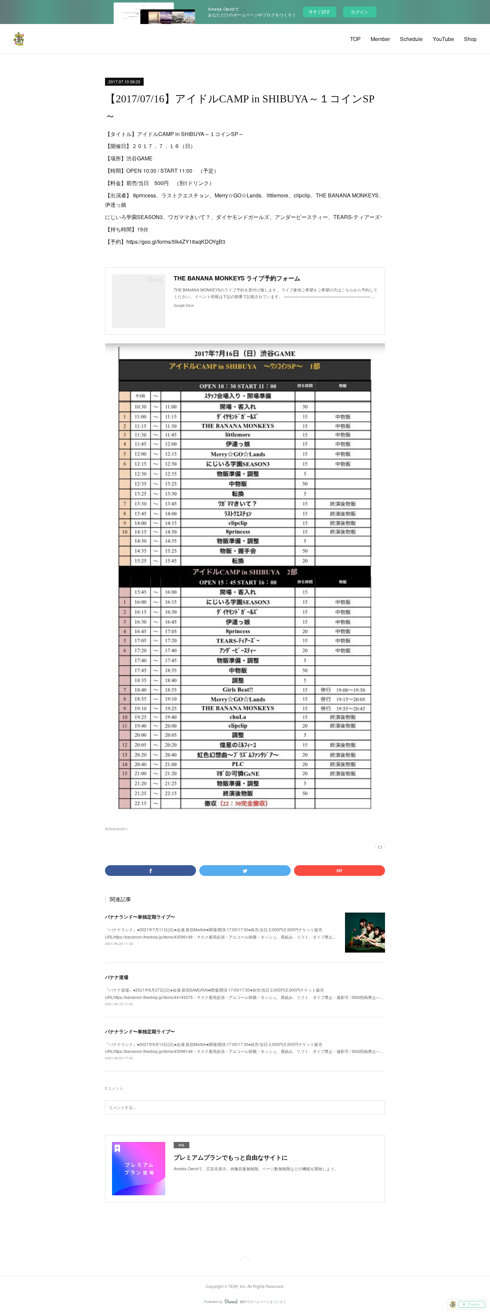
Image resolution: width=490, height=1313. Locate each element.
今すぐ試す (319, 11)
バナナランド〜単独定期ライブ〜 (140, 916)
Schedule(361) (116, 829)
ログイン (359, 12)
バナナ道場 (116, 977)
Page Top (245, 1259)
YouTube (443, 39)
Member (380, 39)
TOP (355, 39)
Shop (470, 39)
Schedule (411, 39)
